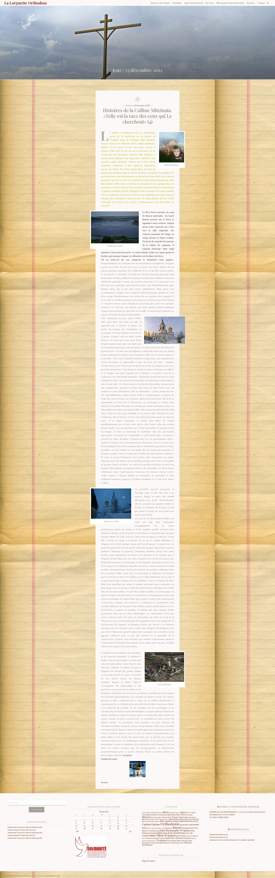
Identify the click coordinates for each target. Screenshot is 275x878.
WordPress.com (53, 876)
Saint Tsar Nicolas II (193, 3)
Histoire (146, 817)
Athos (165, 812)
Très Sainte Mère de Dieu (177, 841)
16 (118, 823)
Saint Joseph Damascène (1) (218, 837)
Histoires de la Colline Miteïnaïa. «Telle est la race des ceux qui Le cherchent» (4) (137, 116)
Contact (261, 3)
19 (84, 826)
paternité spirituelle (189, 824)
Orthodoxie (169, 824)
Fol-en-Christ (191, 812)
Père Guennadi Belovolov (156, 828)
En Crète (210, 3)
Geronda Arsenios (149, 815)
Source (104, 782)
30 (118, 828)
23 (118, 826)
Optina (146, 824)
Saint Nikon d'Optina (162, 835)
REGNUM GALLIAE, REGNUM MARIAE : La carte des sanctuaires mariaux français (237, 812)
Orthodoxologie (239, 829)
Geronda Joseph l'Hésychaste (168, 815)
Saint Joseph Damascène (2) (218, 834)
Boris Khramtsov (174, 812)
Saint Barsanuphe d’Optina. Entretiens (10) (22, 830)
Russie (177, 827)
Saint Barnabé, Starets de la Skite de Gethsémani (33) (25, 838)
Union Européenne (177, 843)
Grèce (184, 814)
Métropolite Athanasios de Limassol (184, 819)
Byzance (251, 3)
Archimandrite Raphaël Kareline (152, 812)
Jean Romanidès (156, 817)
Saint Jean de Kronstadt (168, 833)
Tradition (162, 840)
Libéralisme (192, 817)
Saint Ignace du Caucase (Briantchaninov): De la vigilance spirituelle (231, 840)
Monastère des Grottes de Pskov (158, 819)
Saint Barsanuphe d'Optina (175, 830)
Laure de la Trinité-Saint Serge (175, 817)
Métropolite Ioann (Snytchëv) (230, 3)
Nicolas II (194, 821)
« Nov (77, 831)
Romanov (168, 828)
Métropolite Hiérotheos (151, 821)
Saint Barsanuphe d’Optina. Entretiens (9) (21, 835)
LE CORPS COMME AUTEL (219, 817)
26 (84, 828)
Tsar (190, 841)
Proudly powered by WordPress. (17, 876)
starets (188, 838)
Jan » (130, 831)
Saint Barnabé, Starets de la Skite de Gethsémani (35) (25, 827)
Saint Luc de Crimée (160, 3)
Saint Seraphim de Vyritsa (155, 838)
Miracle (145, 819)
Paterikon (177, 3)
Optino (155, 824)
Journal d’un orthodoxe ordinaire (239, 807)
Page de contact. (149, 861)
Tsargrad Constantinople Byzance (156, 843)
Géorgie (190, 815)
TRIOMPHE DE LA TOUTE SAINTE (222, 815)
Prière (145, 828)
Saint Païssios (180, 836)
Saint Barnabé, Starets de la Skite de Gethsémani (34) (25, 832)
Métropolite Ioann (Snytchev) (174, 821)
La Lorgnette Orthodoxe (25, 2)
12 (84, 823)
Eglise (183, 812)
